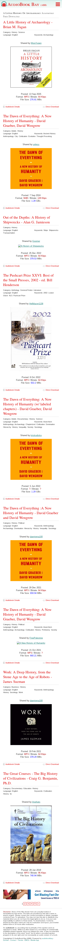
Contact (13, 940)
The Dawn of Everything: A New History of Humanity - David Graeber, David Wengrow (27, 121)
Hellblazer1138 (36, 303)
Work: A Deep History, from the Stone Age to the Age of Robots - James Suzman (27, 677)
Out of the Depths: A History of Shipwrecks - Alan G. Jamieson (26, 219)
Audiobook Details (12, 107)
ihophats (36, 802)
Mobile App (35, 940)
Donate (6, 940)
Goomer (36, 241)
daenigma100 (36, 536)
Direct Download (52, 107)
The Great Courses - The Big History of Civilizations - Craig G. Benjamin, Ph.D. (30, 778)
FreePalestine (36, 638)
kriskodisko (36, 435)
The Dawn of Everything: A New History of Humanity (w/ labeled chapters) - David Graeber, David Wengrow (27, 406)
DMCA (26, 940)
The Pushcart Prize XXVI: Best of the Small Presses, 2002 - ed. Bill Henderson (28, 280)
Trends (20, 940)
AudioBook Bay (27, 4)
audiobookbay (47, 938)
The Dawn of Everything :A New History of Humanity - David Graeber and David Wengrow (30, 513)
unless (36, 144)
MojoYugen (36, 43)
